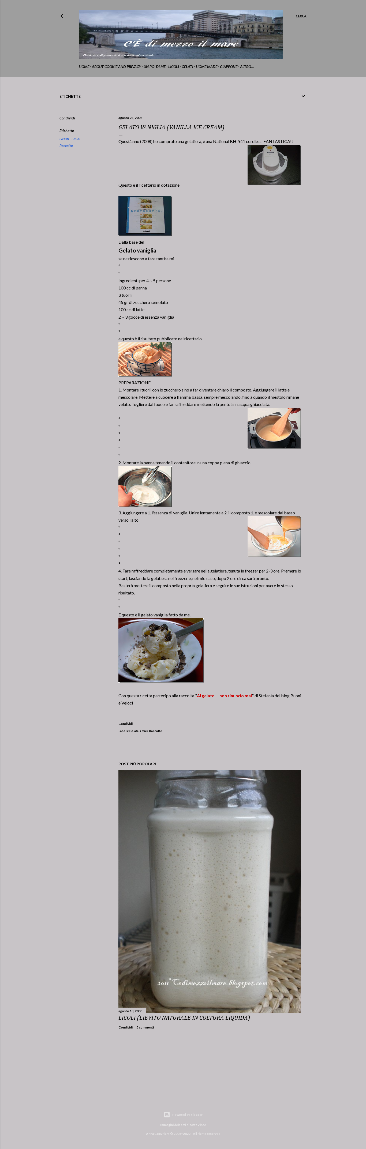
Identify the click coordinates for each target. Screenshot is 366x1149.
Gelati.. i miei (69, 139)
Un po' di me (155, 66)
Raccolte (66, 145)
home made (206, 66)
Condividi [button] (67, 118)
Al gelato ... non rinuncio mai (224, 695)
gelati (187, 66)
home (84, 66)
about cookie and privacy (116, 66)
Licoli (173, 66)
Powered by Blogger (187, 1115)
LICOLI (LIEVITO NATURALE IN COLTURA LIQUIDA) (184, 1018)
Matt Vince (198, 1125)
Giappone (228, 66)
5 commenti (145, 1027)
